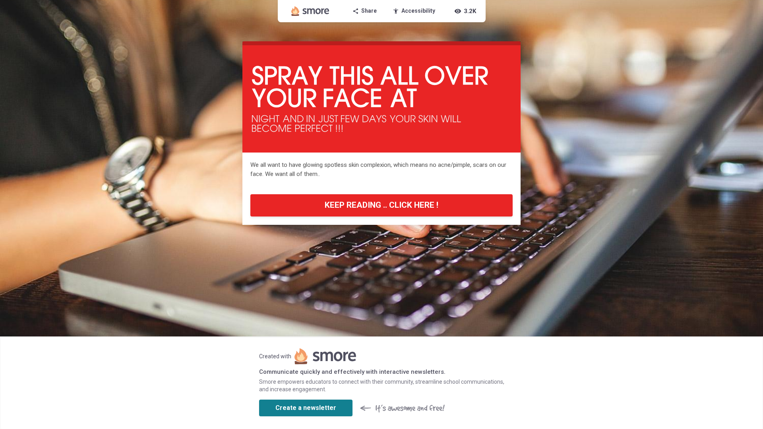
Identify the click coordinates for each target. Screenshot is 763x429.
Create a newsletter (305, 408)
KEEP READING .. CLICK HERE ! (381, 205)
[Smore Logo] (310, 11)
